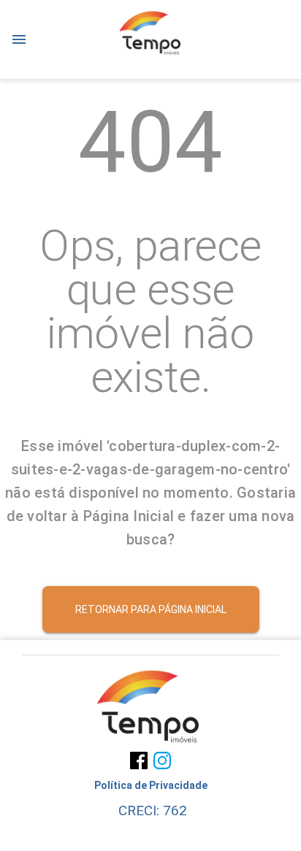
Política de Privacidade (150, 785)
